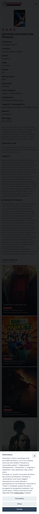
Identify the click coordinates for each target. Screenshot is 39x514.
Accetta (19, 509)
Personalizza (19, 498)
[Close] (34, 456)
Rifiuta (19, 504)
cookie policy (19, 493)
